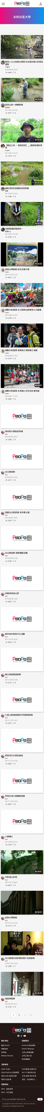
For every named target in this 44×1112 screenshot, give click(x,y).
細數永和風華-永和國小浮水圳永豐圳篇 (22, 390)
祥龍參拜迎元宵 (12, 593)
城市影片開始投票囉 (14, 431)
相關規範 (4, 1049)
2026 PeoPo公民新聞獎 (10, 1072)
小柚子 (7, 67)
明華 (6, 191)
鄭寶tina (8, 231)
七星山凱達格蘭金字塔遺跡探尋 (19, 714)
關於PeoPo (5, 1045)
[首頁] (22, 4)
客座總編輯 (26, 1059)
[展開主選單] (3, 4)
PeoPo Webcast (28, 1049)
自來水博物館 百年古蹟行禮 (17, 269)
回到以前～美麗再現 (14, 104)
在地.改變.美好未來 (29, 1076)
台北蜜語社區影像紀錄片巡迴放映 (20, 958)
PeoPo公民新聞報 (28, 1045)
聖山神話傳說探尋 (13, 674)
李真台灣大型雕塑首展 (15, 795)
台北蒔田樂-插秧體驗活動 (16, 552)
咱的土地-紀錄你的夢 (9, 1076)
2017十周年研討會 (29, 1072)
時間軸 (3, 1052)
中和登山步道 (11, 877)
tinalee (7, 150)
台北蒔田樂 (10, 471)
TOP (40, 1099)
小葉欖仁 (9, 836)
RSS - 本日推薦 (7, 1092)
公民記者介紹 (27, 1055)
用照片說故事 (6, 1079)
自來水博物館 (11, 917)
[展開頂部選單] (41, 4)
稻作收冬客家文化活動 (15, 633)
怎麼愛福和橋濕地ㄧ (14, 228)
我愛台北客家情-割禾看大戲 (17, 512)
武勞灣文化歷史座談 (14, 755)
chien (7, 272)
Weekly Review (7, 1055)
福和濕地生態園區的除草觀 (17, 188)
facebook (18, 1036)
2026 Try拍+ (5, 1069)
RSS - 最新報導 (7, 1089)
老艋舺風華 (10, 998)
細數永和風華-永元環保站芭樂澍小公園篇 (23, 309)
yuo (6, 434)
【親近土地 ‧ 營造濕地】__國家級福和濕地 (23, 146)
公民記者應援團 (27, 1052)
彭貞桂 (7, 107)
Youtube (25, 1036)
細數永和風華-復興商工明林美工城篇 (21, 350)
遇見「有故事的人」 (29, 1079)
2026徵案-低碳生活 (29, 1069)
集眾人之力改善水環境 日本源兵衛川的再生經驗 (24, 63)
